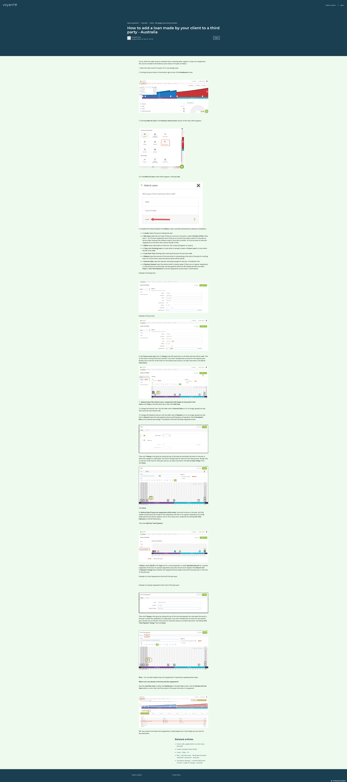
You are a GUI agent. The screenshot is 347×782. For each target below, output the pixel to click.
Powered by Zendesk (339, 780)
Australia (144, 23)
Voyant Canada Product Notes (187, 749)
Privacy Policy (176, 775)
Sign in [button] (342, 5)
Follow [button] (216, 38)
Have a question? (133, 23)
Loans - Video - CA (183, 752)
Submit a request (331, 5)
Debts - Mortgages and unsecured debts (163, 23)
